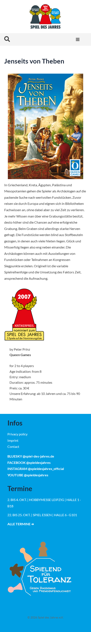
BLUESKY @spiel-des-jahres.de (30, 456)
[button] (7, 39)
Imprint (12, 440)
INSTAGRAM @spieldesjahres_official (35, 469)
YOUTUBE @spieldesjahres (27, 475)
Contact (13, 446)
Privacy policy (17, 434)
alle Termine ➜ (20, 524)
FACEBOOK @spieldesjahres (29, 462)
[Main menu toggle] (77, 39)
